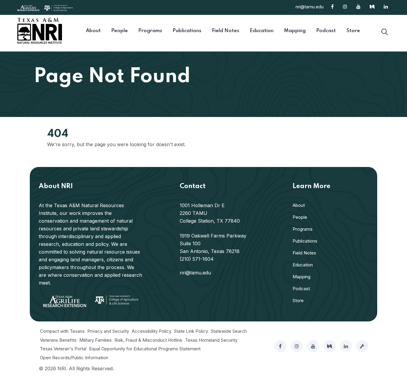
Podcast (301, 288)
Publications (305, 241)
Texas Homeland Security (211, 340)
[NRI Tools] (362, 346)
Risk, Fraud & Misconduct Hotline (148, 340)
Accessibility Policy (151, 331)
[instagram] (297, 346)
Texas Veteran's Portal (63, 349)
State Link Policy (191, 331)
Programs (303, 229)
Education (303, 265)
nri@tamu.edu (310, 7)
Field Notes (304, 253)
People (300, 217)
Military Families (95, 340)
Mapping (301, 276)
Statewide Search (229, 331)
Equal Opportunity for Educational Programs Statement (145, 349)
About (299, 205)
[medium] (329, 346)
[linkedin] (346, 346)
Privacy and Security (108, 331)
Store (298, 300)
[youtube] (313, 346)
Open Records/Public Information (74, 357)
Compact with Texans (62, 331)
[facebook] (280, 346)
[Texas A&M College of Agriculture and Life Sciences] (58, 7)
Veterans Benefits (58, 340)
